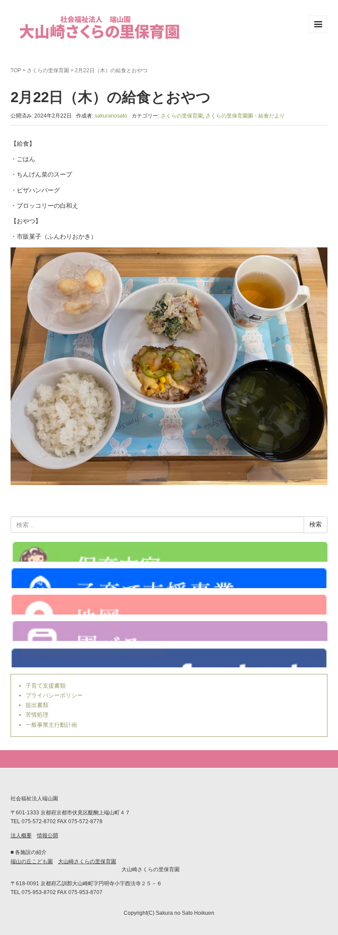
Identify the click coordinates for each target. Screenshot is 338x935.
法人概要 (21, 835)
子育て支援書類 (46, 685)
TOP (16, 70)
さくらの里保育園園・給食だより (245, 116)
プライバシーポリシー (54, 695)
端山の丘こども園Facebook (169, 657)
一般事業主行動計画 (51, 724)
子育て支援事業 (169, 578)
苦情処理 (37, 714)
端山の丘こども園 (32, 861)
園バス (169, 631)
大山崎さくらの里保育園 (87, 861)
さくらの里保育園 (48, 70)
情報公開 (47, 835)
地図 (169, 605)
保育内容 (169, 552)
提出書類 (37, 705)
